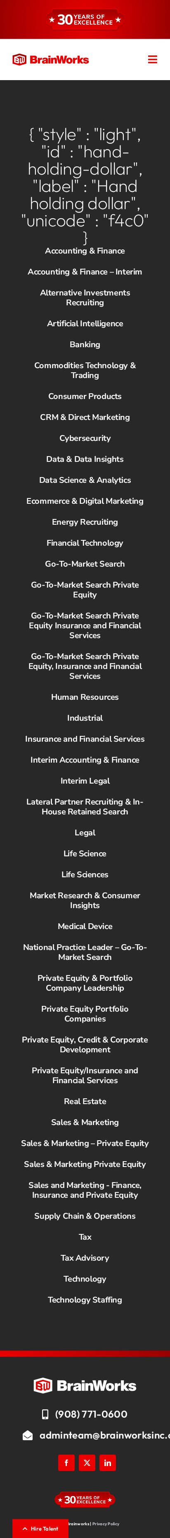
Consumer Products (85, 396)
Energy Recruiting (85, 522)
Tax (85, 1237)
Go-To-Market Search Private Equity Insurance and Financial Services (85, 625)
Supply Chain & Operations (84, 1216)
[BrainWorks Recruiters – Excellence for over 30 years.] (50, 57)
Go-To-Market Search (85, 564)
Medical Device (85, 926)
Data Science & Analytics (85, 480)
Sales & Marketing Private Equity (85, 1164)
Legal (85, 832)
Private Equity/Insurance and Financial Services (85, 1075)
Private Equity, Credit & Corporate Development (85, 1044)
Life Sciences (85, 874)
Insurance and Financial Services (84, 739)
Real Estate (85, 1101)
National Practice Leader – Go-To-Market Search (85, 952)
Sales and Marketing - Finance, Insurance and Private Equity (85, 1190)
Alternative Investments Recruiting (85, 297)
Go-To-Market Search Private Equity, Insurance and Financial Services (85, 666)
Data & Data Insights (84, 459)
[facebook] (66, 1463)
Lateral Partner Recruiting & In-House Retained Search (84, 806)
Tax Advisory (85, 1258)
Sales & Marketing (85, 1122)
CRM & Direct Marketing (85, 417)
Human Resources (85, 697)
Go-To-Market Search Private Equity (85, 589)
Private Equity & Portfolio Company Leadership (85, 983)
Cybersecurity (85, 438)
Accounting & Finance (85, 250)
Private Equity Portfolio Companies (84, 1013)
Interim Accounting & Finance (85, 760)
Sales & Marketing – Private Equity (85, 1143)
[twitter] (87, 1463)
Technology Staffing (85, 1299)
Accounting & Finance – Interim (85, 271)
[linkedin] (107, 1463)
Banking (85, 344)
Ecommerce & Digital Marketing (84, 501)
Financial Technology (85, 543)
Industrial (85, 718)
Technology (85, 1278)
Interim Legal (85, 780)
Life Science (85, 853)
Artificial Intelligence (85, 323)
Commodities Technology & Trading (85, 370)
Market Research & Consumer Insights (85, 900)
